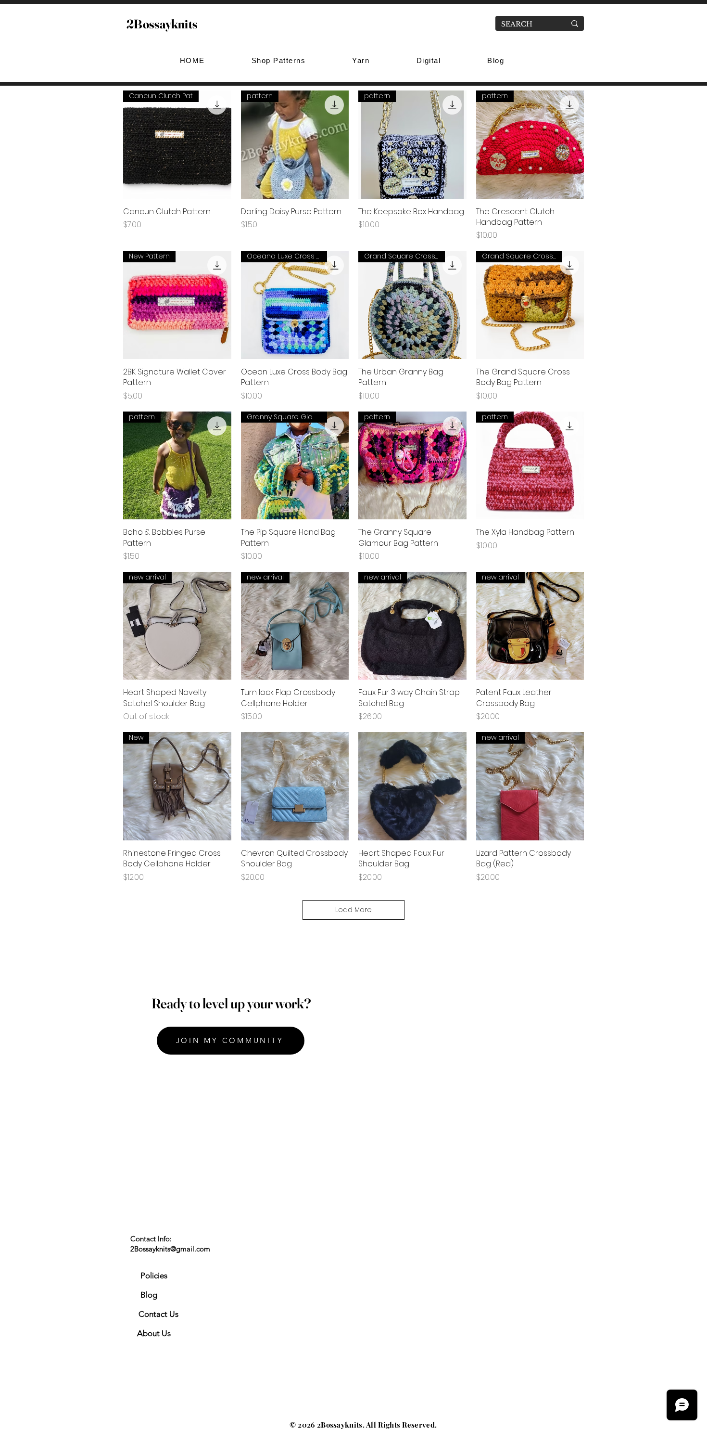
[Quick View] (295, 786)
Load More (353, 910)
